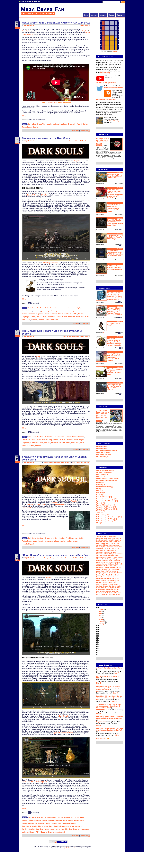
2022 (97, 632)
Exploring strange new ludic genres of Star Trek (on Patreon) (102, 141)
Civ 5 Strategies (101, 448)
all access (111, 538)
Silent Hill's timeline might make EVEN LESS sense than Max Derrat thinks (115, 222)
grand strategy (101, 580)
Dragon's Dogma (78, 829)
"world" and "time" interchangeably (34, 782)
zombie (70, 820)
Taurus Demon (27, 127)
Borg (107, 543)
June (100, 613)
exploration (113, 573)
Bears (120, 540)
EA (109, 569)
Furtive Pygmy (27, 541)
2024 (97, 628)
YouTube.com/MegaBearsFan (106, 83)
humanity (58, 820)
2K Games (99, 536)
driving (98, 569)
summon (64, 308)
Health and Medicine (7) (104, 487)
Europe (98, 573)
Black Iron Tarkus (74, 317)
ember (75, 541)
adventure (99, 538)
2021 (97, 634)
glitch (109, 578)
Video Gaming (85, 25)
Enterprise (115, 571)
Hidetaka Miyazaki (78, 437)
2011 (97, 654)
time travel (36, 311)
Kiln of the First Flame (66, 538)
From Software (27, 311)
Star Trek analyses (102, 457)
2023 (97, 630)
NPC (66, 829)
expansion (105, 573)
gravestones (59, 504)
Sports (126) (100, 503)
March (101, 620)
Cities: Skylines (101, 547)
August (101, 609)
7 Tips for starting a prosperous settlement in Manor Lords (114, 371)
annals (68, 443)
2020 (97, 636)
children (116, 545)
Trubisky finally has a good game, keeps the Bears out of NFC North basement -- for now (102, 414)
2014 (97, 648)
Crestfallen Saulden (70, 314)
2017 (97, 642)
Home (86, 15)
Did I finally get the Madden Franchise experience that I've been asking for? (109, 717)
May (100, 616)
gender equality (101, 578)
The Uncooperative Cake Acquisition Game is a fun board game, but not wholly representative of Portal (114, 297)
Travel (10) (99, 513)
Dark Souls (63, 124)
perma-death (60, 829)
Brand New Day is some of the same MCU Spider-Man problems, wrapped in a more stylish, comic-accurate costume (109, 193)
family (119, 573)
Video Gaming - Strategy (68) (106, 521)
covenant (78, 826)
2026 (101, 616)
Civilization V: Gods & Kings (105, 554)
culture (104, 564)
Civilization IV (100, 550)
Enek (70, 124)
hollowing (51, 820)
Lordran (31, 820)
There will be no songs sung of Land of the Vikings (114, 176)
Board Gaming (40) (102, 474)
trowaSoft (114, 51)
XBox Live (43, 832)
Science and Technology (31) (106, 499)
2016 (97, 644)
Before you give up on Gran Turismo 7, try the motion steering (114, 386)
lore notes (29, 504)
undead (24, 820)
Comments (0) (85, 130)
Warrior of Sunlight (58, 443)
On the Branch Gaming (51, 102)
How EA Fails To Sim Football (106, 450)
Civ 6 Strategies (101, 446)
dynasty (104, 569)
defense (99, 566)
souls (65, 820)
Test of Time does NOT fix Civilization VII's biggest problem (114, 267)
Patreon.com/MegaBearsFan (106, 99)
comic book (116, 560)
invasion (34, 320)
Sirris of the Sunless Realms (57, 317)
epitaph (56, 541)
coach (104, 559)
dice (114, 566)
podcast (56, 124)
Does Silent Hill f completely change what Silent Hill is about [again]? (109, 697)
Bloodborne (54, 320)
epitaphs (54, 503)
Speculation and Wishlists (81, 462)
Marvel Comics (106, 591)
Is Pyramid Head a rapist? (113, 324)
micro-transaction (102, 594)
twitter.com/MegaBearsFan (113, 87)
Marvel (98, 591)
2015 (97, 646)
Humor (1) (99, 491)
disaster (106, 567)
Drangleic (37, 820)
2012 (97, 652)
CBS (117, 543)
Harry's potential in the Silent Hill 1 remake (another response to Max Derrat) (113, 208)
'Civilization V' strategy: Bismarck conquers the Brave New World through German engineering (114, 342)
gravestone (49, 541)
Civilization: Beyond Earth (104, 557)
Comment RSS (101, 739)
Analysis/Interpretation (71, 141)
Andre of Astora (57, 823)
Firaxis (108, 575)
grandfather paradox (55, 311)
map (118, 589)
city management (112, 547)
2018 (97, 640)
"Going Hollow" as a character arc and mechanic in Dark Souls (56, 555)
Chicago (99, 545)
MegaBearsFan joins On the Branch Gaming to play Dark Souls (56, 22)
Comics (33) (100, 476)
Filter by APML (26, 1)
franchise (104, 577)
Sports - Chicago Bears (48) (105, 505)
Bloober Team (107, 542)
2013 (97, 650)
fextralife (74, 501)
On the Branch (33, 124)
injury (105, 584)
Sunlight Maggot (59, 826)
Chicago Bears (107, 545)
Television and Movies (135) (106, 507)
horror (104, 582)
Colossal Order (107, 560)
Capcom (112, 543)
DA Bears (111, 564)
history (98, 582)
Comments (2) (85, 323)
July (100, 611)
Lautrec (80, 314)
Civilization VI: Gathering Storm (108, 555)
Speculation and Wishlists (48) (107, 501)
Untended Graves (72, 440)
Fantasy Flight (100, 575)
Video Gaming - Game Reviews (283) (109, 517)
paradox (44, 311)
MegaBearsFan (29, 25)
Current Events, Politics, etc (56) (107, 478)
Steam (50, 832)
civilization (115, 548)
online (24, 832)
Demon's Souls (43, 320)
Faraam (38, 440)
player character (38, 541)
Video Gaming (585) (103, 515)
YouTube (42, 124)
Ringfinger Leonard (28, 317)
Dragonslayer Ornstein (30, 443)
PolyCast (85, 31)
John (74, 124)
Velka (82, 443)
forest (98, 577)
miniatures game (114, 594)
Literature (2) (100, 493)
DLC (86, 443)
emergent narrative (59, 832)
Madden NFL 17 (111, 589)
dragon (81, 440)
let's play (49, 124)
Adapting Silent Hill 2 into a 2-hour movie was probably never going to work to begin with (108, 687)
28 (103, 332)
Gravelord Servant (42, 829)
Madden (117, 588)
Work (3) (99, 523)
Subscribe (36, 1)
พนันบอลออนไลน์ (102, 710)
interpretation (77, 161)
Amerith (79, 124)
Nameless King (47, 440)
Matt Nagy (115, 591)
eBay (98, 571)
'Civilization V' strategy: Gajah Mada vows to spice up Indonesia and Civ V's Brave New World (108, 706)
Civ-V (115, 557)
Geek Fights (26, 31)
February (102, 622)
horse (110, 582)
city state (107, 548)
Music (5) (99, 495)
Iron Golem (85, 317)
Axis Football (108, 540)
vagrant (52, 829)
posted (38, 356)
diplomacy (99, 567)
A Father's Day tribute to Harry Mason (109, 668)
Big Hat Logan (43, 826)
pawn (87, 829)
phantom (71, 308)
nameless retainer (66, 541)
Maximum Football (102, 593)
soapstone (39, 314)
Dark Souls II (41, 308)
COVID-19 (117, 562)
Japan (106, 586)
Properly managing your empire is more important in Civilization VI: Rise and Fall (114, 357)
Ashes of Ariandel (28, 445)
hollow (85, 124)
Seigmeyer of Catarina (29, 826)
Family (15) (100, 482)
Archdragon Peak (59, 440)
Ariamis (38, 445)
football (115, 575)
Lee (97, 691)
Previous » (63, 842)
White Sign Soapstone (50, 263)
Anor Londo (26, 320)
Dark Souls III (51, 308)
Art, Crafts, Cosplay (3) (104, 472)
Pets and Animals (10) (104, 497)
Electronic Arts (106, 571)
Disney (112, 567)
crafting (98, 564)
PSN (37, 832)
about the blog (105, 72)
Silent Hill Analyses (103, 452)
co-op (98, 562)
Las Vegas (110, 588)
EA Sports (115, 569)
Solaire (35, 127)
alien (105, 538)
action (106, 536)
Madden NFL (100, 589)
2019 (97, 638)
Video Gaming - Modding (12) (106, 519)
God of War (26, 440)
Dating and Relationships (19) (106, 480)
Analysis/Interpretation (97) (105, 470)
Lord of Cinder (27, 508)
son (45, 443)
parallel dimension (28, 314)
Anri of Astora (41, 317)
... (117, 158)
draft (120, 567)
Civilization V (111, 550)
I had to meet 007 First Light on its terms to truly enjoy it (115, 237)
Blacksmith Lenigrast (29, 823)
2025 (97, 626)
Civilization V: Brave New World (106, 552)
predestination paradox (71, 311)
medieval (112, 593)
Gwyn (33, 440)
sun (49, 443)
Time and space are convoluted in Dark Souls (46, 138)
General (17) (100, 484)
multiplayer (79, 308)
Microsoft (118, 593)
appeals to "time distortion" (63, 733)
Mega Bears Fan (42, 9)
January (101, 624)
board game (100, 543)
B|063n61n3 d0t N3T (69, 848)
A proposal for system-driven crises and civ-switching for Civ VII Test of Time (115, 253)
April (100, 618)
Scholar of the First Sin (55, 817)
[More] (24, 116)
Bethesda (99, 542)
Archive (94, 15)
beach (116, 540)
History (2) (99, 489)
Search (103, 15)
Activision (112, 536)
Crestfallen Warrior (56, 314)
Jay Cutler (112, 586)
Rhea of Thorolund (69, 823)
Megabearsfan (101, 722)
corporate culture (107, 562)
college (109, 559)
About (111, 15)
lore (58, 308)
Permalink (75, 130)
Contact (120, 15)
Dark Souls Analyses (103, 455)
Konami (103, 588)
